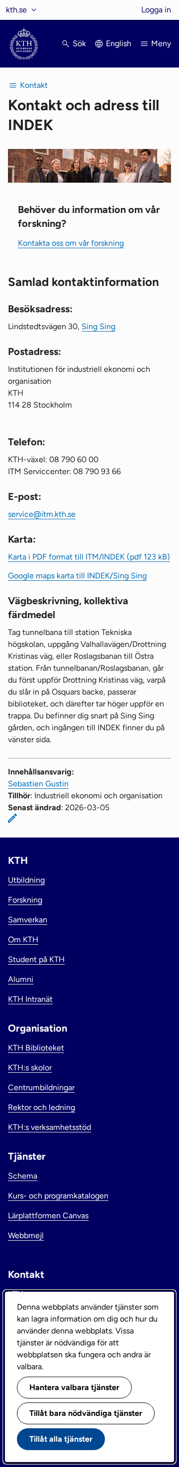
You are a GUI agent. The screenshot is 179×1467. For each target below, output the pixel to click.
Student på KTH (36, 959)
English (118, 43)
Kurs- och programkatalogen (58, 1195)
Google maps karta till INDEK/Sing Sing (77, 575)
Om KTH (23, 939)
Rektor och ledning (41, 1107)
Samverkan (27, 919)
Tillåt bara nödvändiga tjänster (85, 1413)
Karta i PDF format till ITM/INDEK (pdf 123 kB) (89, 556)
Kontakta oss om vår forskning (71, 243)
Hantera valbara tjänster (74, 1387)
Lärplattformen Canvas (48, 1215)
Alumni (20, 979)
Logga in (156, 9)
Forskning (25, 900)
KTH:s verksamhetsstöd (49, 1127)
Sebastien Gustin (38, 783)
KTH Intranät (30, 999)
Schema (22, 1176)
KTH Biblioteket (36, 1047)
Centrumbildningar (41, 1087)
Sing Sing (98, 326)
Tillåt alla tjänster (60, 1439)
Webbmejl (26, 1235)
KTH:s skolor (30, 1067)
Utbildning (26, 880)
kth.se (16, 9)
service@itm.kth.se (42, 514)
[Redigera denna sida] (12, 818)
